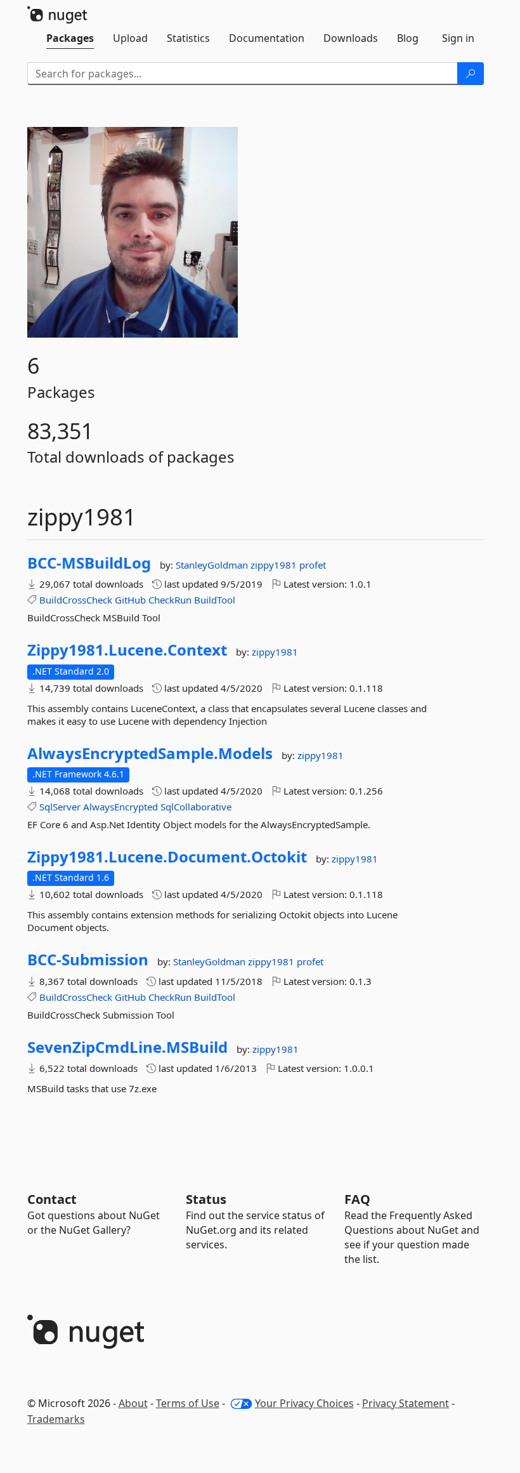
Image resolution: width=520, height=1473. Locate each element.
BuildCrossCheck (75, 599)
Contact (52, 1199)
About (133, 1403)
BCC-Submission (87, 960)
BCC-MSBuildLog (89, 563)
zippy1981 (274, 564)
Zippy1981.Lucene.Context (127, 650)
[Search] (470, 73)
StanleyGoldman (213, 564)
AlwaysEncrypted (120, 806)
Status (206, 1199)
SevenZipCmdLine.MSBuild (127, 1047)
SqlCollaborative (195, 806)
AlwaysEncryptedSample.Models (150, 753)
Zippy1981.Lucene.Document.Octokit (167, 857)
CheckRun (170, 599)
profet (312, 564)
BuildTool (214, 599)
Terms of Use (187, 1403)
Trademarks (56, 1419)
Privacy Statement (405, 1403)
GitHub (130, 599)
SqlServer (60, 806)
